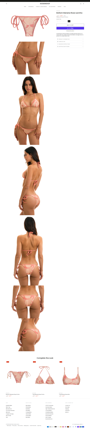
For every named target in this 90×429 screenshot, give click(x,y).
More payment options (70, 30)
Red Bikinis (28, 408)
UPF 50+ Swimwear (49, 405)
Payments (67, 410)
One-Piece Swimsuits (10, 410)
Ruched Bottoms (49, 419)
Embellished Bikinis (49, 412)
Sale (7, 417)
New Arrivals (8, 415)
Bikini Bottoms (9, 408)
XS (58, 21)
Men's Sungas (48, 417)
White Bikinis (28, 407)
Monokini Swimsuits (49, 414)
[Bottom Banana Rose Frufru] (18, 376)
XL (69, 21)
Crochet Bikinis (49, 410)
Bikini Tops (8, 407)
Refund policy (9, 425)
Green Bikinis (28, 415)
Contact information (33, 425)
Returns (66, 412)
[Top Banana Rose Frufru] (45, 376)
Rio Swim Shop (10, 424)
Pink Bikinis (28, 410)
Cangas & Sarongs (9, 414)
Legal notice (39, 425)
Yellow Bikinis (28, 414)
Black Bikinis (28, 405)
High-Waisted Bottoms (50, 408)
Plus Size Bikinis (49, 415)
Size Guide (67, 407)
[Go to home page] (45, 3)
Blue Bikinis (28, 417)
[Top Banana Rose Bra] (71, 376)
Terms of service (20, 425)
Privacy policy (14, 425)
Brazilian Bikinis (9, 405)
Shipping (67, 408)
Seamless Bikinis (49, 407)
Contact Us (67, 405)
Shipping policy (26, 425)
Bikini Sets (8, 412)
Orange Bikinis (28, 412)
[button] (6, 4)
